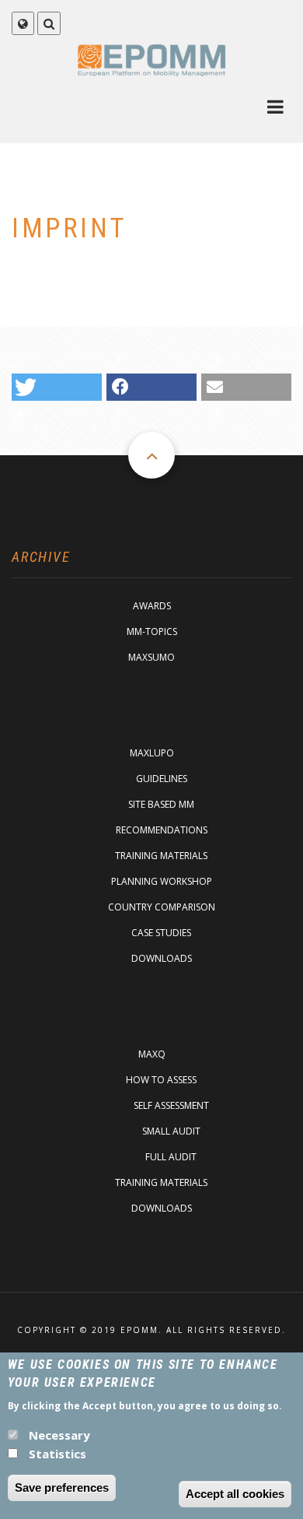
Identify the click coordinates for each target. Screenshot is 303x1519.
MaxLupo (152, 753)
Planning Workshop (161, 881)
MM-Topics (152, 631)
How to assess (161, 1079)
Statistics (57, 1453)
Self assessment (171, 1105)
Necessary (59, 1435)
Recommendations (161, 830)
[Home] (152, 59)
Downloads (161, 958)
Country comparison (161, 907)
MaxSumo (151, 657)
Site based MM (161, 804)
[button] (57, 387)
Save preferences (62, 1487)
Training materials (161, 855)
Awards (152, 605)
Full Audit (171, 1156)
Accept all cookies (235, 1493)
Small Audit (171, 1131)
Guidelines (161, 778)
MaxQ (151, 1054)
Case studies (161, 932)
